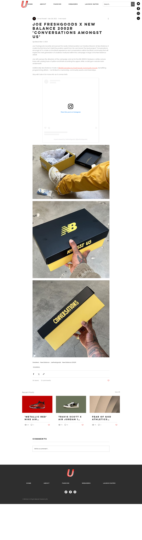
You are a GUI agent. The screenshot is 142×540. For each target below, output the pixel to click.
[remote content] (71, 110)
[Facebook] (138, 8)
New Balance (44, 362)
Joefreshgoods (56, 362)
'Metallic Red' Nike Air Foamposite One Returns (36, 418)
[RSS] (138, 18)
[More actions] (108, 18)
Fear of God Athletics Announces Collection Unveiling (101, 418)
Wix (47, 499)
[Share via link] (44, 374)
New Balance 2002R (69, 362)
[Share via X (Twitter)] (39, 374)
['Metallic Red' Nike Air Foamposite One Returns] (37, 404)
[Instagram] (138, 13)
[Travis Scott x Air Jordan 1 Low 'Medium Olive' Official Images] (71, 404)
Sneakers (36, 362)
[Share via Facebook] (34, 374)
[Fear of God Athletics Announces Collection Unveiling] (105, 404)
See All (117, 392)
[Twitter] (138, 3)
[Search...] (133, 4)
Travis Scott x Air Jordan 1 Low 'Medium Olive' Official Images (70, 418)
